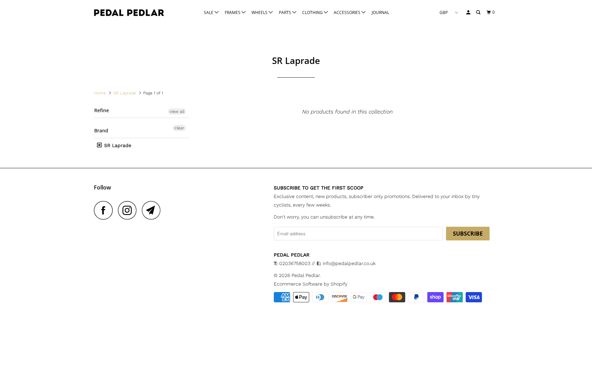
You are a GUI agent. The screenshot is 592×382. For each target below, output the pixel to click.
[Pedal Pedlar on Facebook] (105, 210)
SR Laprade (116, 145)
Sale (209, 12)
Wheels (260, 12)
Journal (380, 12)
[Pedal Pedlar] (129, 13)
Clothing (313, 12)
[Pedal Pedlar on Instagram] (129, 210)
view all (177, 111)
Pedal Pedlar (306, 275)
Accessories (347, 12)
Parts (285, 12)
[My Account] (468, 12)
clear (179, 128)
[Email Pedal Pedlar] (153, 210)
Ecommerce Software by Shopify (310, 284)
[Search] (478, 12)
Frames (233, 12)
